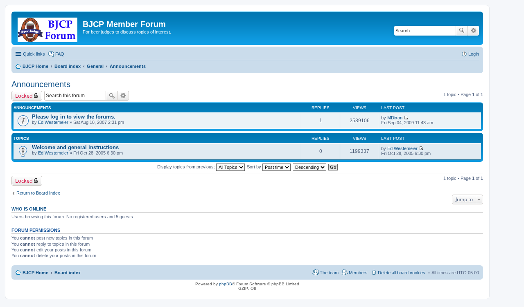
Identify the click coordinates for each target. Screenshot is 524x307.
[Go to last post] (406, 117)
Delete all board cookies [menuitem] (401, 272)
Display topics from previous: (186, 166)
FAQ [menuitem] (59, 54)
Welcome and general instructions (75, 147)
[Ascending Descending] (310, 166)
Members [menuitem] (358, 272)
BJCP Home (35, 272)
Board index (67, 272)
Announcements (40, 84)
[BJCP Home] (48, 28)
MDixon (394, 117)
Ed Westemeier (53, 122)
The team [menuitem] (329, 272)
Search (462, 31)
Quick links (34, 54)
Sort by (254, 166)
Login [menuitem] (473, 54)
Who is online (28, 208)
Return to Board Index (38, 192)
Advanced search (473, 31)
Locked (24, 95)
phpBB (225, 284)
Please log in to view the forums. (73, 117)
